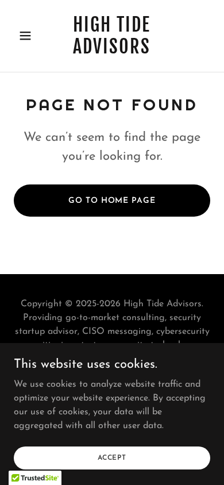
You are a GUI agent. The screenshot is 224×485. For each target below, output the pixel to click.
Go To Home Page (111, 201)
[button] (28, 35)
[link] (112, 51)
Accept (112, 457)
